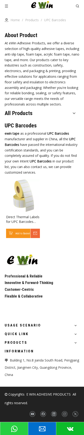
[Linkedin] (54, 414)
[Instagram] (64, 414)
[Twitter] (75, 414)
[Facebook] (43, 414)
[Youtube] (32, 414)
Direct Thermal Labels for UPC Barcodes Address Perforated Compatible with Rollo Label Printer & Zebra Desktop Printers (22, 219)
